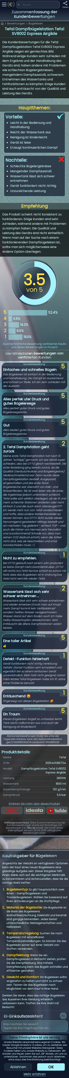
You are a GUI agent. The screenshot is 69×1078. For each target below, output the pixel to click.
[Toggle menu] (4, 4)
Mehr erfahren (35, 1074)
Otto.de (31, 827)
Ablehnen (18, 1066)
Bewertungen (16, 23)
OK (51, 1067)
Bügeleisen (36, 23)
